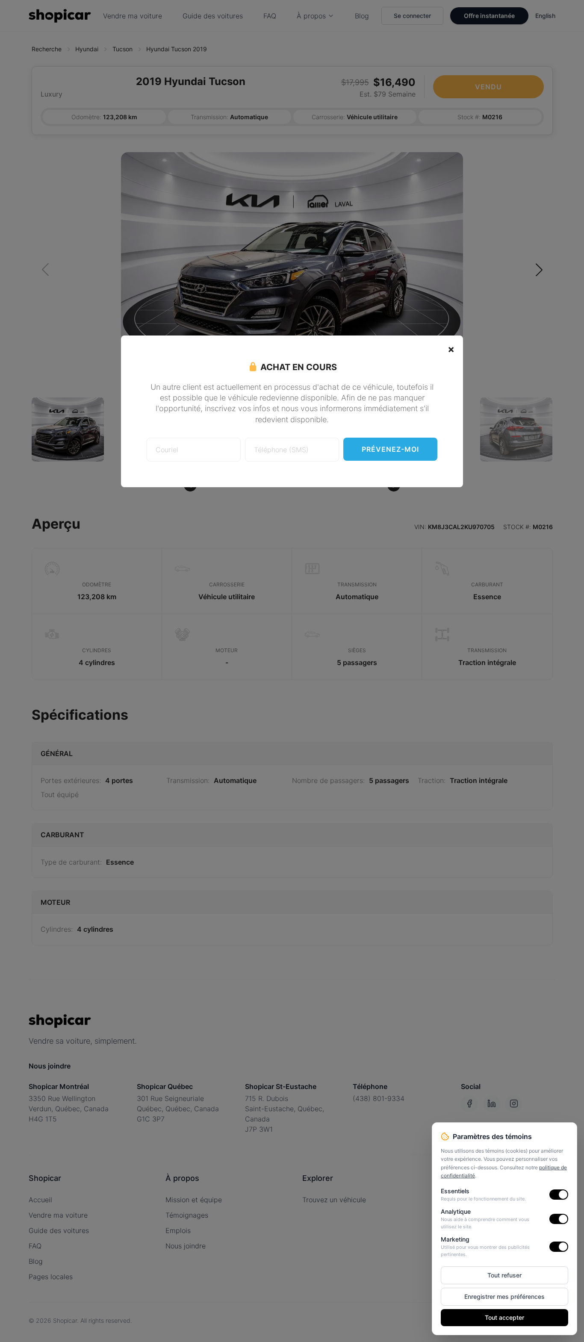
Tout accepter (504, 1317)
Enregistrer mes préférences (504, 1296)
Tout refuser (504, 1275)
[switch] (558, 1194)
